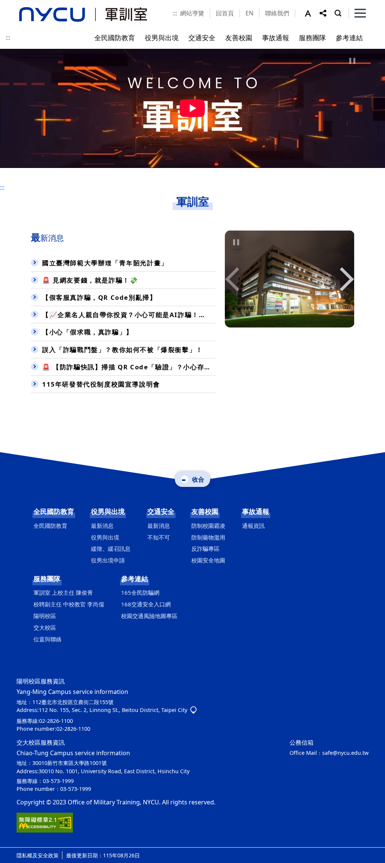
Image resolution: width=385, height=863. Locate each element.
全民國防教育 (53, 511)
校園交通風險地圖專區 (149, 616)
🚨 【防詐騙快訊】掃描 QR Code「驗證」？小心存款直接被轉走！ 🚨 (129, 367)
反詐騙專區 (205, 548)
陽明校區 (44, 616)
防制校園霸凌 (208, 525)
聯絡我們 (277, 13)
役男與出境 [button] (162, 37)
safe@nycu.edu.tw (345, 752)
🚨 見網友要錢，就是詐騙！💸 (90, 280)
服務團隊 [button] (312, 37)
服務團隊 (47, 578)
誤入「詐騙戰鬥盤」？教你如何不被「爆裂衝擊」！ (122, 349)
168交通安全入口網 (146, 604)
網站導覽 (192, 13)
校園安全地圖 (208, 560)
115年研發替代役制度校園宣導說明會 (101, 384)
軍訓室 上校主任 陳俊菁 (63, 592)
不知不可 (158, 537)
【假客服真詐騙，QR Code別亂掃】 (99, 297)
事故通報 (255, 511)
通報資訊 (253, 525)
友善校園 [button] (238, 37)
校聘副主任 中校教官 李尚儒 (68, 604)
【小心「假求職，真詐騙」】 (87, 332)
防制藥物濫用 (208, 537)
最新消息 (102, 525)
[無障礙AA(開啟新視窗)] (45, 822)
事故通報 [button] (275, 37)
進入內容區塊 (18, 4)
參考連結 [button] (349, 37)
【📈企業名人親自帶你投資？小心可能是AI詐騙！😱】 (128, 314)
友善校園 (204, 511)
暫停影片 (352, 60)
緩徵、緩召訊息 (110, 548)
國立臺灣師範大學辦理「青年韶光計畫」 (105, 262)
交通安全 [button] (201, 37)
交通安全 (160, 511)
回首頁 (225, 13)
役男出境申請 (108, 560)
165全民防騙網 (140, 592)
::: (175, 13)
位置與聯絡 (47, 639)
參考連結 (134, 578)
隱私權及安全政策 (38, 855)
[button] (312, 13)
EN (249, 13)
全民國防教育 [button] (114, 37)
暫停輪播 (236, 242)
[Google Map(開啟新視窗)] (193, 710)
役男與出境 (108, 511)
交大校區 (44, 627)
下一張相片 (233, 279)
